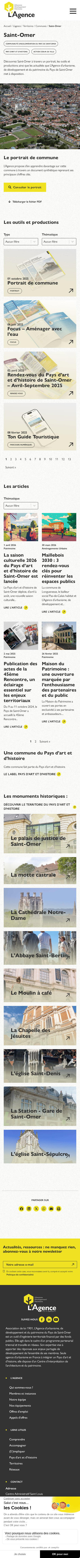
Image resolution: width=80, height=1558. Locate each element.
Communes (41, 26)
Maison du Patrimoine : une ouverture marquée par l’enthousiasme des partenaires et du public (59, 679)
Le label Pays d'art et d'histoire (30, 774)
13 (69, 459)
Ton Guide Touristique (33, 437)
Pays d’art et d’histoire (17, 52)
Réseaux (14, 1469)
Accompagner (17, 1445)
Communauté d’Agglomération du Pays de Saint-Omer (31, 44)
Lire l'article (13, 607)
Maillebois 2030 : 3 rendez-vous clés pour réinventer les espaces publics (58, 568)
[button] (21, 1208)
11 (56, 459)
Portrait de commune (32, 283)
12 (63, 459)
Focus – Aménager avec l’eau (34, 331)
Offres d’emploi (18, 1411)
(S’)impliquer (17, 1451)
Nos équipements (20, 1405)
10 (50, 459)
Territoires (28, 26)
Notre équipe (17, 1399)
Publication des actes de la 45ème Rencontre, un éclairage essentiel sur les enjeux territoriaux (20, 682)
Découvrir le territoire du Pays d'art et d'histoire (37, 806)
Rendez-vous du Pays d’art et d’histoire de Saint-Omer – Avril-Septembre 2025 (39, 380)
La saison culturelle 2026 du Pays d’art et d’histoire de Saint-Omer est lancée (21, 568)
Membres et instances (22, 1393)
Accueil (7, 26)
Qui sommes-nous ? (21, 1387)
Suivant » (10, 467)
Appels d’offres (18, 1417)
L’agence (17, 26)
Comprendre (17, 1439)
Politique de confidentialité (20, 1274)
